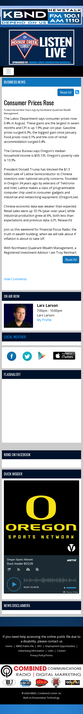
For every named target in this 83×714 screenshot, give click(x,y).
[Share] (9, 570)
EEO (39, 646)
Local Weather (15, 336)
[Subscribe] (18, 570)
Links (50, 650)
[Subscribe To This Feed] (77, 92)
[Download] (28, 570)
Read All (65, 92)
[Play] (14, 584)
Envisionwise (39, 697)
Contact (61, 650)
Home (9, 646)
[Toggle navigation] (8, 71)
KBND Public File (25, 646)
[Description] (37, 570)
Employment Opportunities (60, 646)
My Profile (44, 320)
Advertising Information (31, 650)
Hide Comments (15, 279)
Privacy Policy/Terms (41, 655)
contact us (55, 641)
